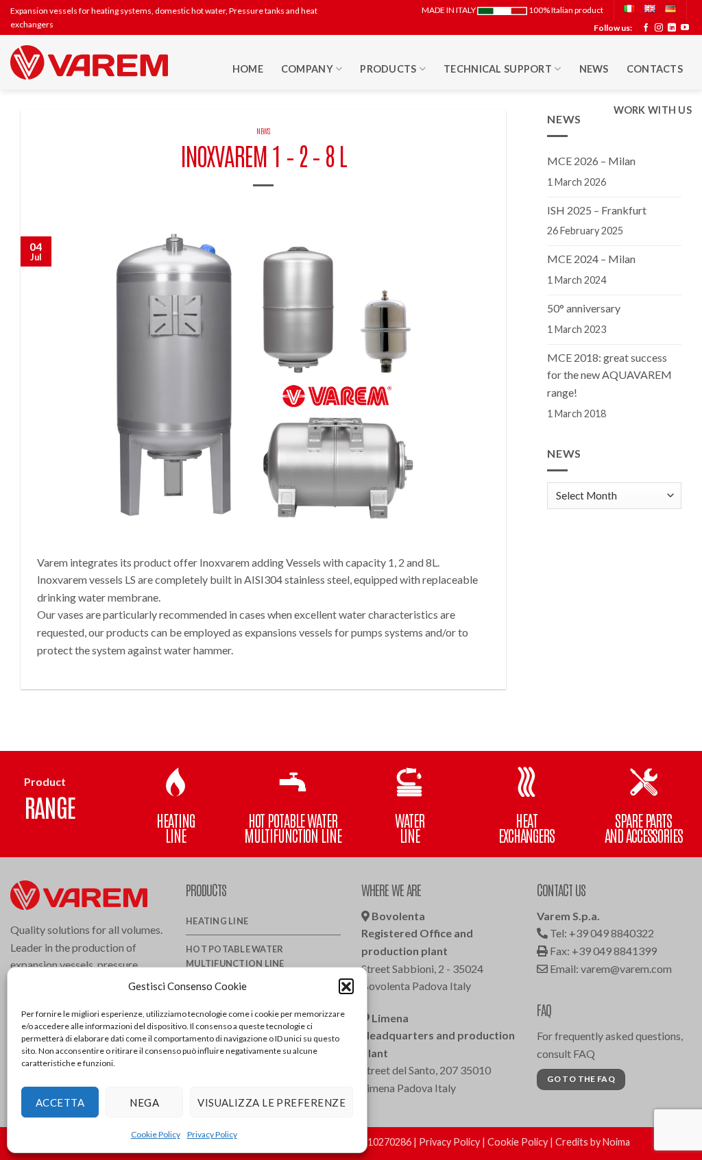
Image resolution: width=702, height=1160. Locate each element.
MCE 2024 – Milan (591, 258)
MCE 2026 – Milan (591, 160)
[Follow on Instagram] (659, 28)
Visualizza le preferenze (271, 1102)
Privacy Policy (212, 1134)
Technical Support (498, 69)
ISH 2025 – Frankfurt (596, 210)
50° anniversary (583, 307)
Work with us (653, 110)
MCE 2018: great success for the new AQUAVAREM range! (609, 375)
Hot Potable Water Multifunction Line (235, 955)
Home (247, 69)
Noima (616, 1142)
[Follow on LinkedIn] (672, 28)
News (594, 69)
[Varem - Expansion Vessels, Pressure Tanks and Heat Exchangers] (89, 62)
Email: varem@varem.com (610, 968)
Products (388, 69)
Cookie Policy (155, 1134)
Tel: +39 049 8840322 (601, 932)
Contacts (655, 69)
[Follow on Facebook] (646, 28)
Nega (144, 1102)
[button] (346, 986)
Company (307, 69)
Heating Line (217, 920)
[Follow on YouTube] (685, 28)
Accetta (60, 1102)
